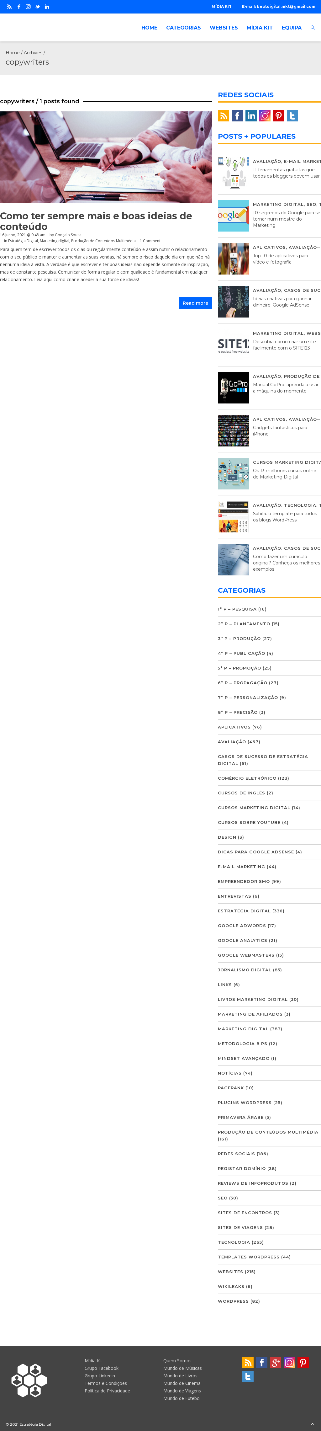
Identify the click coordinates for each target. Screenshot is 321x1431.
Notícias (230, 1073)
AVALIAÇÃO (267, 161)
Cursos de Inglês (241, 792)
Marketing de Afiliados (250, 1014)
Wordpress (233, 1301)
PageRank (231, 1087)
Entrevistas (234, 896)
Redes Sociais (236, 1153)
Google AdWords (242, 925)
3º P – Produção (239, 638)
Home (13, 53)
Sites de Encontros (245, 1212)
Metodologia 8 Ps (242, 1043)
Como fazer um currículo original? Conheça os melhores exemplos (286, 563)
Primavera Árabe (241, 1117)
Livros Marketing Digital (253, 999)
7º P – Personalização (248, 697)
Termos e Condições (106, 1383)
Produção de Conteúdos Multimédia (103, 240)
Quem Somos (177, 1361)
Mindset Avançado (244, 1058)
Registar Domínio (242, 1168)
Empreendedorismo (244, 881)
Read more (195, 303)
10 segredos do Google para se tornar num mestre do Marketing (286, 219)
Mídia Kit (93, 1361)
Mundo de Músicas (182, 1368)
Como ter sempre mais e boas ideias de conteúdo (96, 221)
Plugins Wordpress (245, 1102)
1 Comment (150, 240)
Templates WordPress (249, 1256)
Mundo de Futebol (182, 1398)
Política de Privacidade (107, 1391)
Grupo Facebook (101, 1368)
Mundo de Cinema (182, 1383)
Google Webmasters (246, 955)
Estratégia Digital (23, 240)
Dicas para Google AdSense (256, 851)
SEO (311, 204)
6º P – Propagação (242, 682)
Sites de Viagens (240, 1227)
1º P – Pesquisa (237, 608)
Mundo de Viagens (182, 1391)
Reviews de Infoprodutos (253, 1183)
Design (227, 837)
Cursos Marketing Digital (254, 807)
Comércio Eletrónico (247, 778)
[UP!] (312, 1424)
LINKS (225, 984)
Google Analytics (242, 940)
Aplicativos (269, 247)
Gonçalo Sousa (68, 235)
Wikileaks (231, 1286)
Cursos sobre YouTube (249, 822)
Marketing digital (54, 240)
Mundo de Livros (180, 1376)
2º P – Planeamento (244, 623)
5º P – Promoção (239, 667)
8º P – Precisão (238, 712)
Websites (230, 1271)
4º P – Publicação (241, 653)
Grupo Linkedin (100, 1376)
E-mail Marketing (241, 866)
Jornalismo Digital (244, 969)
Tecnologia (300, 505)
